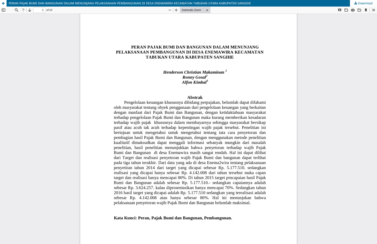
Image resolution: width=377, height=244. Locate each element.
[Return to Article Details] (3, 3)
